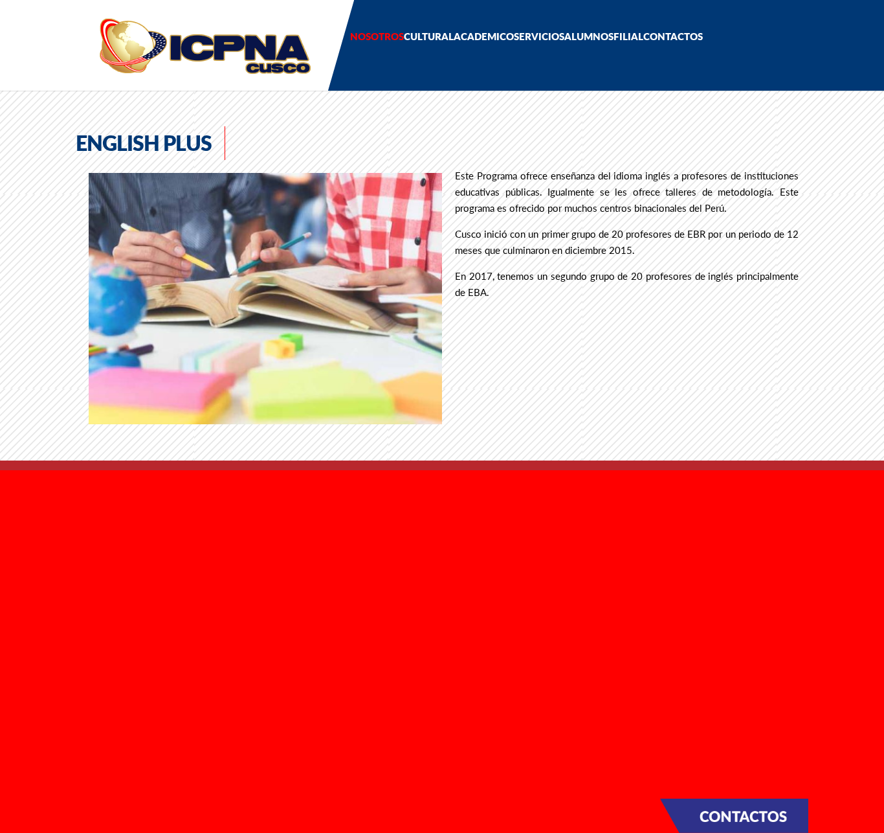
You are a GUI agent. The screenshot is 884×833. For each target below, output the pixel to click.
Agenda (81, 586)
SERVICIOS (539, 36)
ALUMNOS (588, 36)
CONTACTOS (673, 36)
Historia (82, 519)
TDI (261, 607)
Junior (267, 536)
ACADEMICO (484, 36)
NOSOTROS (377, 36)
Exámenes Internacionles (313, 589)
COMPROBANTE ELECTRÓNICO (129, 639)
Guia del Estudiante (300, 655)
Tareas (267, 674)
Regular (270, 554)
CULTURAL (429, 36)
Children (273, 518)
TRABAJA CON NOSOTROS (119, 661)
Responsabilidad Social (118, 537)
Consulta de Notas (298, 691)
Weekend (276, 571)
